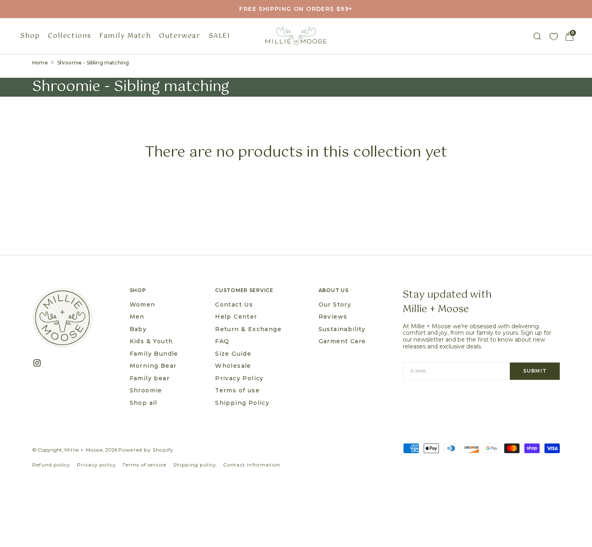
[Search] (537, 36)
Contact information (252, 465)
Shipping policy (195, 465)
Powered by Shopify (146, 450)
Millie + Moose (83, 450)
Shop (30, 36)
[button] (569, 36)
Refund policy (51, 465)
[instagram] (40, 363)
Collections (69, 36)
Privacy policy (96, 465)
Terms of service (144, 465)
